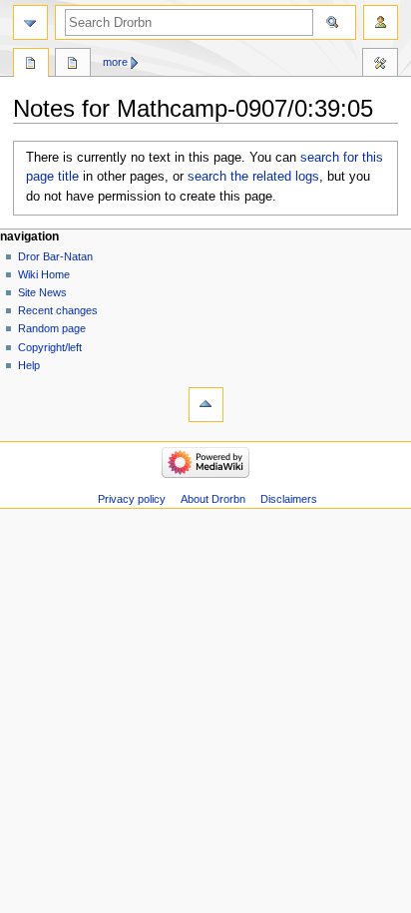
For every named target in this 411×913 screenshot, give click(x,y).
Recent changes (58, 310)
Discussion (73, 65)
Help (29, 365)
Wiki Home (44, 274)
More (115, 62)
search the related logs (253, 177)
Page (31, 65)
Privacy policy (132, 499)
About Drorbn (213, 499)
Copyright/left (50, 347)
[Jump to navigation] (30, 22)
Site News (42, 292)
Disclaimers (288, 499)
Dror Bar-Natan (55, 256)
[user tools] (380, 22)
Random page (52, 328)
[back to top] (206, 404)
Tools (380, 65)
